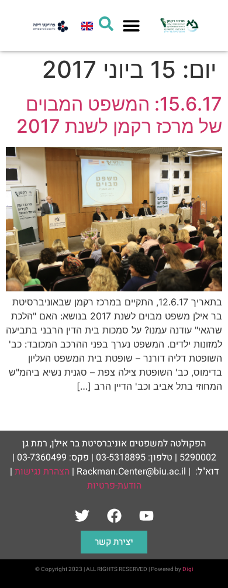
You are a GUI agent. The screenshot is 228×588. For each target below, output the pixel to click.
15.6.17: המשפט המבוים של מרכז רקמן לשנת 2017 (119, 114)
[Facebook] (114, 516)
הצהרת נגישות (42, 472)
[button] (132, 25)
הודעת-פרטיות (114, 486)
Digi (188, 569)
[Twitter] (81, 516)
